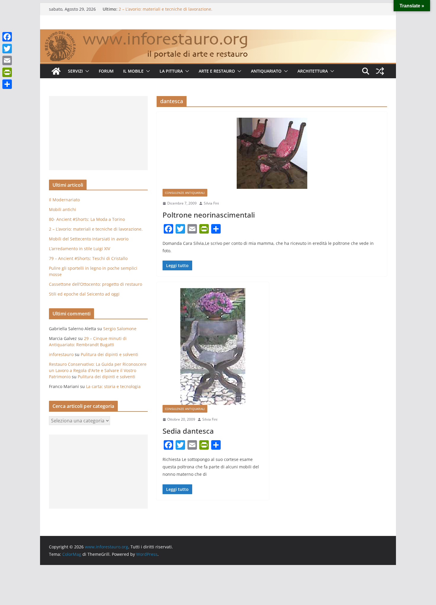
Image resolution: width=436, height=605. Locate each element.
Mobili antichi (62, 209)
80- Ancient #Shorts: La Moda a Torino (87, 219)
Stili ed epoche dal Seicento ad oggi (84, 294)
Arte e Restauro (217, 71)
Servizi (75, 71)
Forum (106, 71)
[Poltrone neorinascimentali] (272, 153)
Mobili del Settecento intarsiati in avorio (88, 239)
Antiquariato (266, 71)
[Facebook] (7, 37)
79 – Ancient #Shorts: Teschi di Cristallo (88, 258)
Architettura (312, 71)
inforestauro (61, 354)
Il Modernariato (64, 199)
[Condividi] (7, 84)
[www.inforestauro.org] (218, 33)
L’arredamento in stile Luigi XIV (79, 248)
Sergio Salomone (119, 328)
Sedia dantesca (188, 431)
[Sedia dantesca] (213, 346)
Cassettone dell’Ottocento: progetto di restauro (95, 284)
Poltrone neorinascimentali (209, 215)
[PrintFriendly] (7, 72)
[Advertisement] (98, 133)
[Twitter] (7, 49)
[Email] (7, 60)
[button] (86, 71)
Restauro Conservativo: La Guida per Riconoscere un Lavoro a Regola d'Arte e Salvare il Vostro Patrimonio (98, 370)
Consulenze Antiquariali (185, 193)
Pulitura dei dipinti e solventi (109, 354)
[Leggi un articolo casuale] (380, 71)
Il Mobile (133, 71)
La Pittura (171, 71)
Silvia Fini (211, 203)
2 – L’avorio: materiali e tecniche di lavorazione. (165, 9)
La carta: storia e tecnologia (113, 386)
